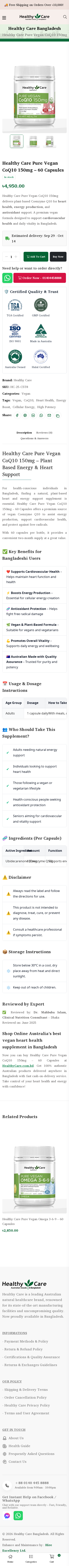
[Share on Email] (49, 415)
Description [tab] (24, 432)
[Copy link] (58, 415)
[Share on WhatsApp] (41, 415)
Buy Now (58, 256)
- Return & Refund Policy (22, 1349)
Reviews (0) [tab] (44, 432)
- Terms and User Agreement (25, 1413)
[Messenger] (7, 1515)
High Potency (46, 406)
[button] (31, 1559)
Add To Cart (37, 256)
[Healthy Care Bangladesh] (34, 16)
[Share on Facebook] (17, 415)
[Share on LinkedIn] (33, 415)
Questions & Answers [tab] (34, 438)
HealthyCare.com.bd (18, 1065)
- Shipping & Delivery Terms (25, 1389)
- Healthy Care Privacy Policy (26, 1405)
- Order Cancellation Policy (24, 1397)
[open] (4, 18)
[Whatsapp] (18, 1515)
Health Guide (19, 1446)
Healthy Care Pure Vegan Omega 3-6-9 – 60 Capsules (32, 1221)
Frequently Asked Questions (31, 1453)
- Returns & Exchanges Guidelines (29, 1365)
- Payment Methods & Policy (25, 1341)
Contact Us (17, 1461)
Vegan (26, 393)
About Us (16, 1438)
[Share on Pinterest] (25, 415)
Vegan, (17, 400)
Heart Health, (45, 400)
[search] (65, 17)
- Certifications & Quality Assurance (31, 1357)
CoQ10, (29, 400)
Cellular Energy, (24, 406)
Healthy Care (23, 380)
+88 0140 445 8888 (32, 1482)
